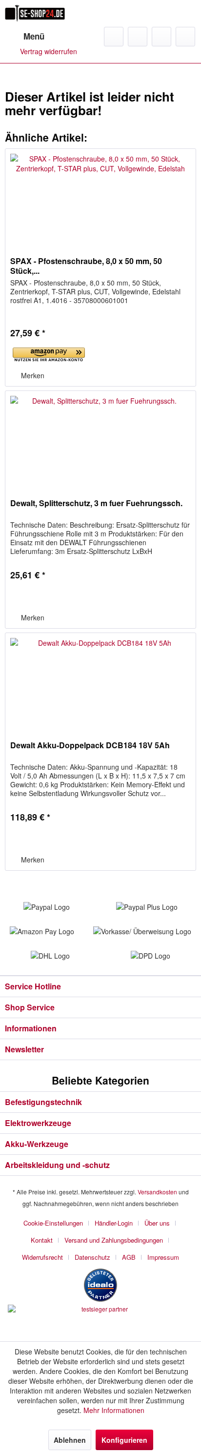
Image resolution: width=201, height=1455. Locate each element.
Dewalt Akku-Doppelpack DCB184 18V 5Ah (90, 745)
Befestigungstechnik (43, 1101)
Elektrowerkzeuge (38, 1122)
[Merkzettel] (137, 36)
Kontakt (42, 1240)
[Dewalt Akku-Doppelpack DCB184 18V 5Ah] (100, 682)
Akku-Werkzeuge (36, 1143)
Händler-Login (114, 1223)
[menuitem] (24, 36)
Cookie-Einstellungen (53, 1223)
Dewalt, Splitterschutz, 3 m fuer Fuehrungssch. (96, 503)
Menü (33, 36)
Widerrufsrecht (42, 1257)
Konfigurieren (124, 1440)
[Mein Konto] (161, 36)
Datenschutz (92, 1257)
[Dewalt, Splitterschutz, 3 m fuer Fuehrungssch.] (100, 440)
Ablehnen (70, 1440)
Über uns (157, 1223)
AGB (129, 1257)
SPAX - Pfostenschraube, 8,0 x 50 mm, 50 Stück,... (86, 266)
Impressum (163, 1257)
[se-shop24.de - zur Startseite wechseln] (35, 13)
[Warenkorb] (185, 36)
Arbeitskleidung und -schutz (57, 1164)
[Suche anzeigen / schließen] (113, 36)
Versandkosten (157, 1192)
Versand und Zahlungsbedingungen (113, 1240)
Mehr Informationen (113, 1410)
